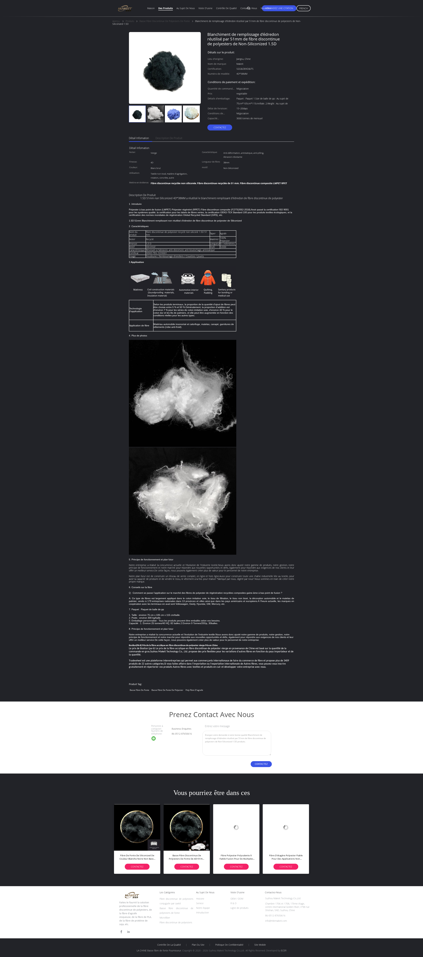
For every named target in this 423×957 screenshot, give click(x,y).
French (303, 8)
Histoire (200, 898)
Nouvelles (266, 8)
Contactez (219, 127)
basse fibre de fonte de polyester (167, 690)
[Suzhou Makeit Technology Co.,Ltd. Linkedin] (129, 931)
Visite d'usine (205, 8)
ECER (283, 950)
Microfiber (165, 917)
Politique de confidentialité (229, 945)
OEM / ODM (237, 898)
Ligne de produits (240, 907)
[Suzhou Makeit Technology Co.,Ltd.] (155, 738)
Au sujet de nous (185, 8)
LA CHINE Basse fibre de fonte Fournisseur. (159, 950)
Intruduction (202, 912)
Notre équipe (203, 907)
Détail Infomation (139, 138)
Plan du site (198, 945)
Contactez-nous (248, 8)
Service (200, 903)
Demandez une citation (279, 8)
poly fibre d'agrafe (194, 690)
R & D (233, 903)
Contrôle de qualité (226, 8)
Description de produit (168, 138)
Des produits (165, 8)
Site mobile (260, 945)
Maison (151, 8)
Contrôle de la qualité (169, 945)
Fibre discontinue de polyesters (176, 922)
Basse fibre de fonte (139, 690)
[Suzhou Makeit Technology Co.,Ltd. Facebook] (121, 931)
